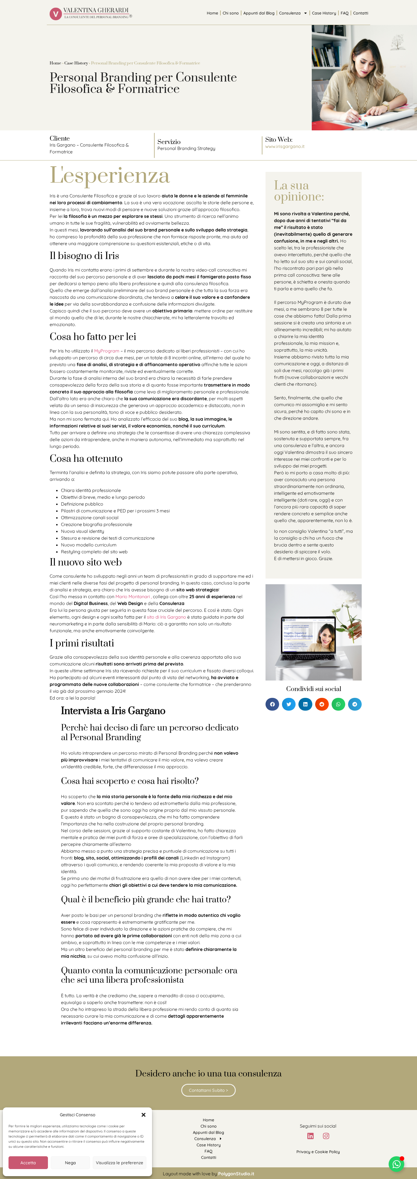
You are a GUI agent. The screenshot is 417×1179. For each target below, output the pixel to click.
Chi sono (231, 13)
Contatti (360, 13)
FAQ (345, 13)
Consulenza (290, 13)
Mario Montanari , (134, 596)
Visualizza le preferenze (119, 1162)
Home (212, 13)
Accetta (28, 1162)
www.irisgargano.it (285, 146)
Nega (70, 1162)
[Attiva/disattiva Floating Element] (396, 1164)
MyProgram (106, 351)
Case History (324, 13)
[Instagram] (326, 1136)
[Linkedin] (310, 1136)
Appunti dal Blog (259, 13)
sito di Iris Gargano (166, 617)
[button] (143, 1115)
